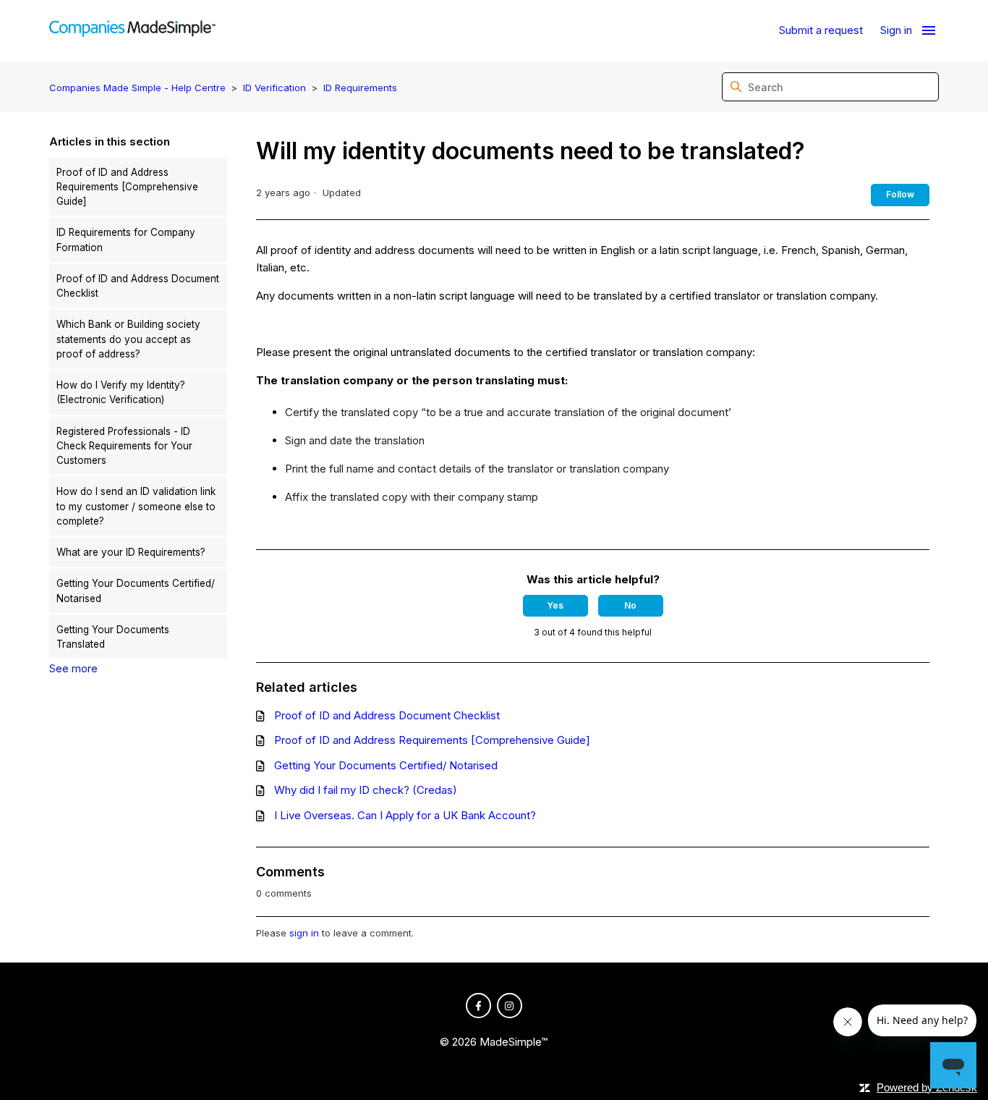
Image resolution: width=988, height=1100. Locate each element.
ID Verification (274, 87)
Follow (900, 194)
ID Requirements (360, 87)
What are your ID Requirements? (130, 552)
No (630, 605)
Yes (555, 605)
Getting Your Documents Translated (112, 637)
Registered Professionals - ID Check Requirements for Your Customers (124, 446)
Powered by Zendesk (927, 1087)
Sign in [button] (896, 30)
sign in (304, 933)
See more (73, 668)
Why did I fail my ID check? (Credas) (365, 790)
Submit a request (821, 30)
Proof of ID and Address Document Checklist (137, 286)
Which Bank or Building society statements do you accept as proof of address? (128, 339)
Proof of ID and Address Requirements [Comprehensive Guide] (127, 187)
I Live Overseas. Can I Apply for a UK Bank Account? (405, 815)
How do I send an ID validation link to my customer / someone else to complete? (136, 506)
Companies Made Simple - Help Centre (137, 87)
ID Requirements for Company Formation (125, 240)
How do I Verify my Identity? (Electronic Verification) (120, 392)
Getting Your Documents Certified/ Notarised (135, 591)
